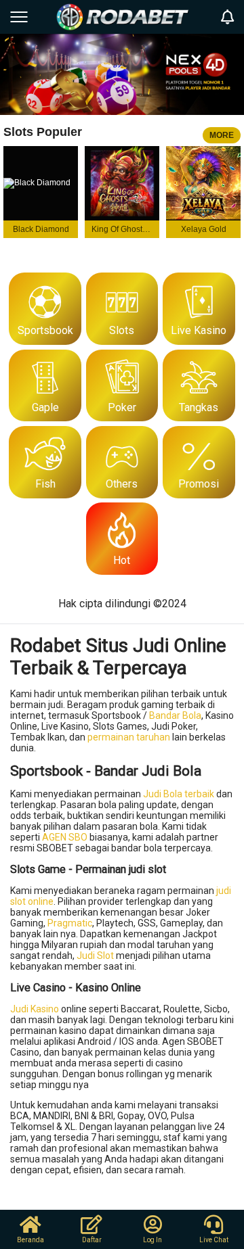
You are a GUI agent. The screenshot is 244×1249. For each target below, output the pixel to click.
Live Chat (213, 1240)
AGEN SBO (64, 837)
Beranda (30, 1240)
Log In (152, 1240)
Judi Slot (95, 955)
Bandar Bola (175, 715)
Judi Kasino (34, 1009)
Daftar (92, 1240)
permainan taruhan (128, 737)
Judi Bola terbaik (178, 793)
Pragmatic (69, 923)
